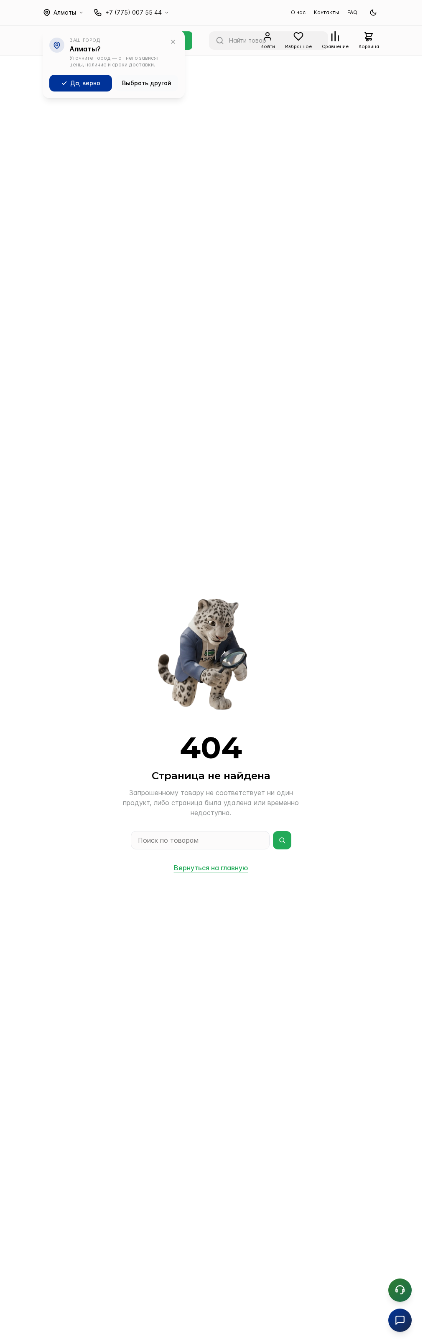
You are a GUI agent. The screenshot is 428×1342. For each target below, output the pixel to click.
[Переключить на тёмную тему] (373, 12)
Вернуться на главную (211, 868)
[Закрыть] (173, 42)
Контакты (326, 12)
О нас (298, 12)
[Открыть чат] (400, 1320)
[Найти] (282, 840)
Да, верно (85, 82)
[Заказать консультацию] (400, 1290)
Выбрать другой (146, 82)
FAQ (352, 12)
